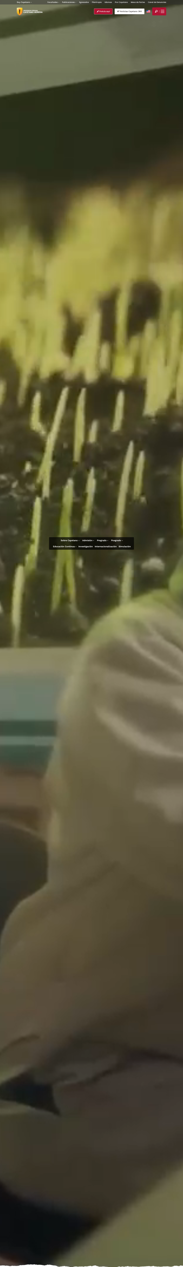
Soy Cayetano (23, 2)
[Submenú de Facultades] (58, 2)
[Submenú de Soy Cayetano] (31, 2)
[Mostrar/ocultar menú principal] (162, 11)
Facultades (52, 2)
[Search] (156, 11)
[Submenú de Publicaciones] (75, 2)
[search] (156, 11)
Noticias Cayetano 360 (130, 11)
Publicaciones (68, 2)
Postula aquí (104, 11)
